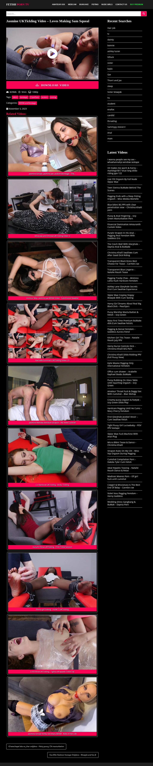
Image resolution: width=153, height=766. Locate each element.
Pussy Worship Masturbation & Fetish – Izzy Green (122, 313)
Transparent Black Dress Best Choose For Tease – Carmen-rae (123, 262)
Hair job (111, 28)
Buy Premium (136, 4)
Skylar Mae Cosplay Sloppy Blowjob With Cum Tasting (120, 296)
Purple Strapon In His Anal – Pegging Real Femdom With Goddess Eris (121, 235)
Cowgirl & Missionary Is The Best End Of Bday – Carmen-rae (123, 486)
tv (108, 33)
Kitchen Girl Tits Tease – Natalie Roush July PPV (123, 339)
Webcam (72, 4)
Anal (109, 132)
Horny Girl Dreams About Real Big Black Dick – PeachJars (124, 305)
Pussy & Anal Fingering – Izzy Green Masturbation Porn (121, 217)
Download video (55, 85)
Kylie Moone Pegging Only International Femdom (120, 364)
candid (110, 115)
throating (112, 121)
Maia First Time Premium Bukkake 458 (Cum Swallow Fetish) (124, 322)
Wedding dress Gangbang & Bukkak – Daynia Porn (121, 503)
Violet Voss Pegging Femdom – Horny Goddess (122, 494)
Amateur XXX (58, 4)
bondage (23, 97)
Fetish (17, 4)
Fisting (95, 4)
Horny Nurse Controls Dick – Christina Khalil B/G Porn (121, 347)
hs (108, 97)
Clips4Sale (34, 97)
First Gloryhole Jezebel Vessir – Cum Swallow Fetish (122, 418)
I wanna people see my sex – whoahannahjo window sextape (123, 161)
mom (110, 138)
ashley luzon (113, 51)
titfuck (110, 57)
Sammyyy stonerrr (116, 126)
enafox (110, 109)
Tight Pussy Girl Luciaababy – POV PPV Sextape (124, 426)
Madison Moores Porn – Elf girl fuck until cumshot (122, 477)
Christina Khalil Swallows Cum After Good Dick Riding (122, 254)
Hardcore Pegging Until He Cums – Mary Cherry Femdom (124, 409)
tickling (53, 97)
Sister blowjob (114, 92)
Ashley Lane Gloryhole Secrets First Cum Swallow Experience (122, 288)
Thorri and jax (114, 80)
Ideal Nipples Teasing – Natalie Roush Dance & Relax (123, 469)
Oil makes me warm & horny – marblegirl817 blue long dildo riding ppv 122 (122, 171)
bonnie (110, 45)
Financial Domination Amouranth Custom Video (124, 225)
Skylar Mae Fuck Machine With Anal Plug (122, 435)
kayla (110, 68)
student (111, 103)
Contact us (121, 4)
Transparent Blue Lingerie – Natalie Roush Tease (121, 271)
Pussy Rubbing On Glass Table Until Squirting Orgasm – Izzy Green (122, 383)
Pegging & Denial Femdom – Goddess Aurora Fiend (121, 330)
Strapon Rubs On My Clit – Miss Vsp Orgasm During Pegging (123, 452)
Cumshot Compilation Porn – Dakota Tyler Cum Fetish (121, 460)
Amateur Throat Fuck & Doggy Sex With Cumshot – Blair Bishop (124, 392)
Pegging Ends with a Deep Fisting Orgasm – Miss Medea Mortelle (124, 197)
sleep (110, 86)
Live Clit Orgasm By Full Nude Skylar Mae (122, 180)
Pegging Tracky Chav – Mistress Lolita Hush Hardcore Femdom (123, 279)
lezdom (45, 97)
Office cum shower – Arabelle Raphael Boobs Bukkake (122, 373)
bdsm (15, 97)
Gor (109, 74)
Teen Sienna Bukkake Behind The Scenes (124, 189)
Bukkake (84, 4)
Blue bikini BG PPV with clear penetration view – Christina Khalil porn (124, 207)
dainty (110, 39)
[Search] (144, 13)
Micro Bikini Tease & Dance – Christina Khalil (121, 443)
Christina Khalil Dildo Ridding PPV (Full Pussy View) (124, 356)
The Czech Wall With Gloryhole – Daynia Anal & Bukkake (123, 245)
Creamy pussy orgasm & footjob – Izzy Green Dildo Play (124, 401)
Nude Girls (107, 4)
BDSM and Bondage (27, 103)
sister (110, 62)
